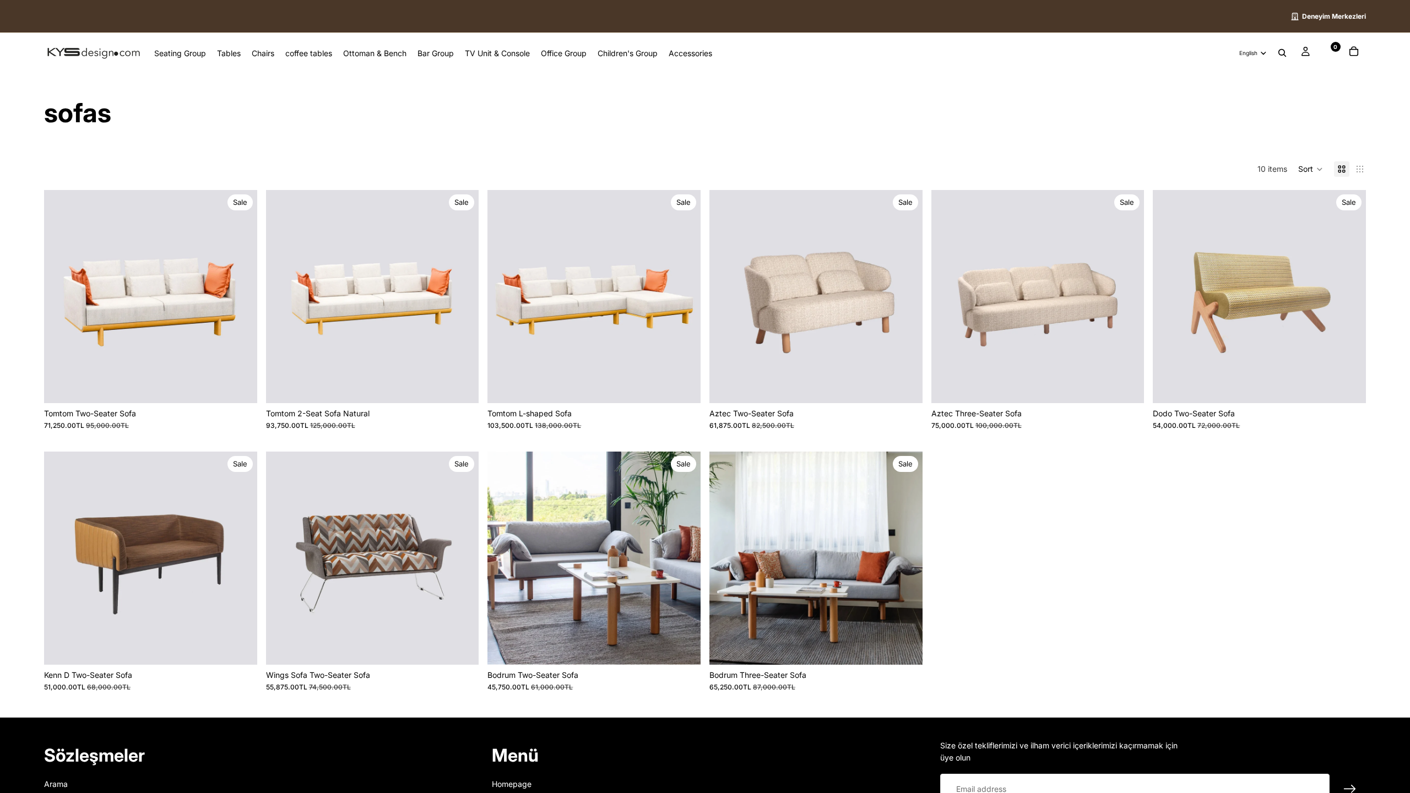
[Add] (240, 386)
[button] (1310, 169)
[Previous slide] (60, 296)
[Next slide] (240, 296)
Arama (56, 783)
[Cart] (1354, 53)
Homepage (512, 783)
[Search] (1282, 53)
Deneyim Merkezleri (1334, 16)
